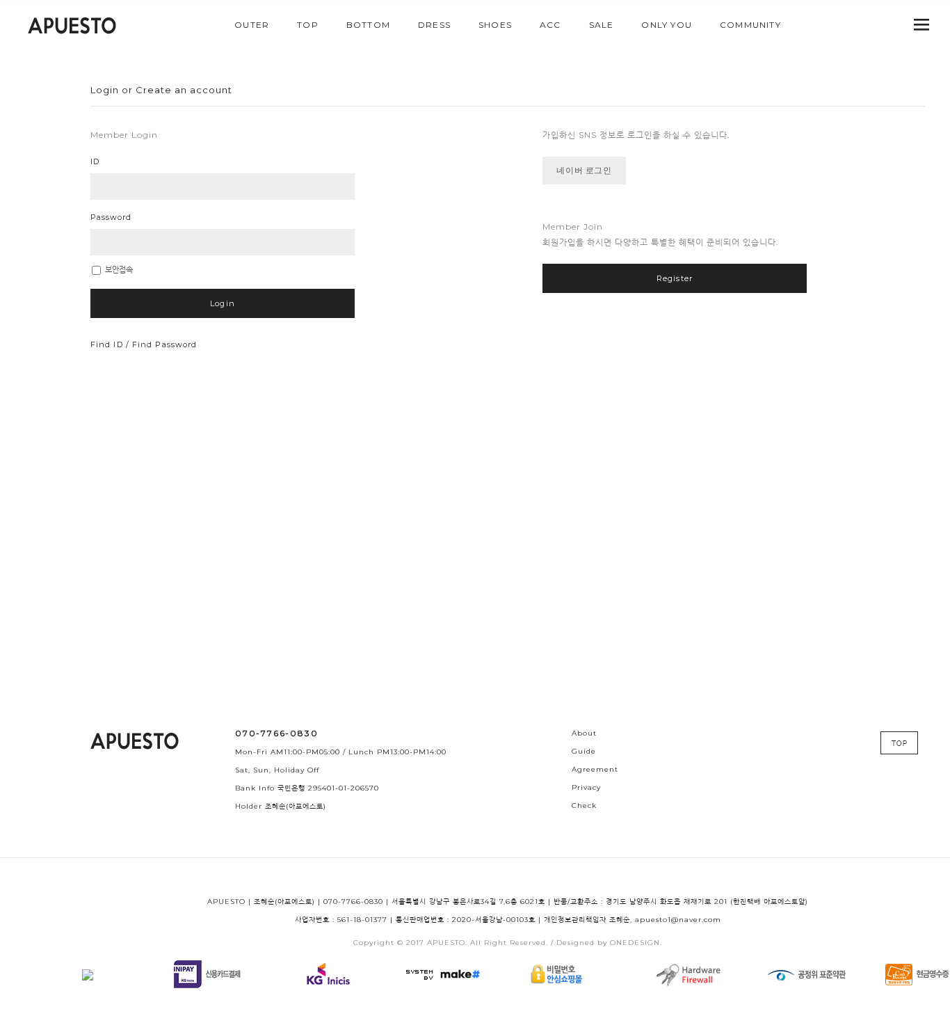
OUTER (251, 24)
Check (584, 805)
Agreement (595, 769)
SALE (601, 24)
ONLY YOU (666, 24)
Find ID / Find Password (143, 344)
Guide (584, 751)
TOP (308, 24)
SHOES (495, 24)
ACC (550, 24)
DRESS (434, 24)
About (584, 733)
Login (222, 303)
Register (675, 278)
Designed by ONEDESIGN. (609, 942)
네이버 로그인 (583, 170)
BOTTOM (368, 24)
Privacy (586, 787)
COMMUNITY (750, 24)
